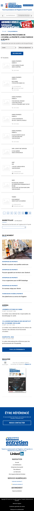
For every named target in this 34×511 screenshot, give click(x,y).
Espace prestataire (28, 5)
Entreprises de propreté (24, 15)
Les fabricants (17, 471)
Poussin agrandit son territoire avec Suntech (16, 272)
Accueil (4, 31)
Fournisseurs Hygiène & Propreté (12, 293)
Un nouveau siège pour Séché (11, 288)
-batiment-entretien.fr (17, 484)
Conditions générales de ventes (17, 506)
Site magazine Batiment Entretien (17, 474)
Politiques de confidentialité (17, 509)
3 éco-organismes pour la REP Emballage (15, 280)
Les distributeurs (10, 15)
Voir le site (16, 70)
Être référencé (17, 469)
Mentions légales (17, 503)
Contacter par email (18, 88)
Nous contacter (17, 423)
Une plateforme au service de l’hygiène (14, 296)
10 (30, 213)
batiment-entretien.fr (17, 481)
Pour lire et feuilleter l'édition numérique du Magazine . (21, 363)
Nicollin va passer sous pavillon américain (15, 264)
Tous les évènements (17, 349)
